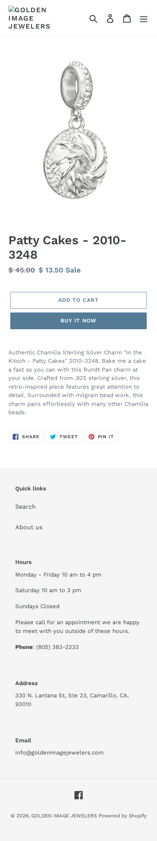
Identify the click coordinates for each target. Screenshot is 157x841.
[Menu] (143, 18)
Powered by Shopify (123, 816)
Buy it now (78, 320)
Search (25, 506)
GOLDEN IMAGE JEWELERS (64, 816)
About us (28, 527)
